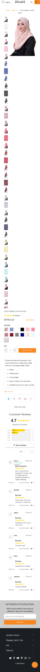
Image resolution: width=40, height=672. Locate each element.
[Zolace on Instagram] (25, 658)
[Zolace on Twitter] (10, 658)
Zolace (22, 663)
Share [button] (12, 483)
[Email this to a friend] (31, 398)
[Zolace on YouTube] (18, 658)
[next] (34, 36)
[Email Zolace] (29, 658)
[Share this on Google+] (25, 398)
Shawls (10, 391)
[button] (32, 483)
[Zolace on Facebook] (14, 658)
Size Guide (30, 320)
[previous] (11, 36)
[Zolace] (20, 2)
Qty (5, 346)
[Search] (31, 2)
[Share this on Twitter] (8, 398)
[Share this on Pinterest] (19, 398)
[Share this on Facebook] (14, 398)
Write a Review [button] (21, 445)
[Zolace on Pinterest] (21, 658)
